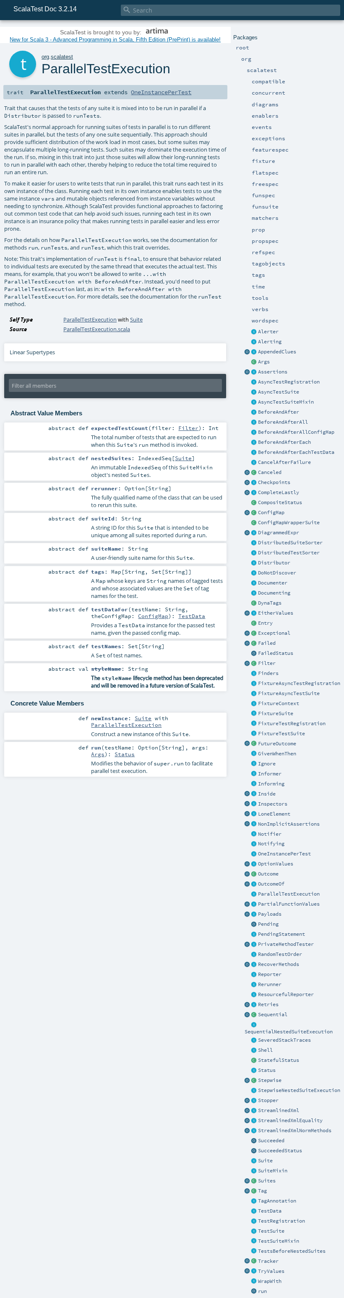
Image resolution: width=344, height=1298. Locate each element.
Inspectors (272, 804)
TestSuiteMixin (278, 1241)
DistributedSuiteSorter (290, 543)
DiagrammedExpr (278, 533)
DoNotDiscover (277, 573)
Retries (268, 1004)
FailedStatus (275, 653)
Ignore (267, 764)
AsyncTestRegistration (289, 382)
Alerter (268, 332)
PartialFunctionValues (289, 904)
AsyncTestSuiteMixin (286, 402)
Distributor (274, 563)
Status (267, 1070)
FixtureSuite (275, 713)
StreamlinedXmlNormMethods (294, 1130)
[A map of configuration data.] (254, 513)
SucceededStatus (280, 1151)
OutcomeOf (271, 884)
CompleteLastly (278, 492)
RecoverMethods (278, 964)
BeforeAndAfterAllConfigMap (296, 432)
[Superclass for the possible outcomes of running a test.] (254, 874)
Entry (265, 623)
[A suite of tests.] (254, 1161)
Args (264, 362)
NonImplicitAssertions (289, 824)
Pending (268, 924)
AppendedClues (277, 352)
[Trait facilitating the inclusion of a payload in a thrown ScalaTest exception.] (254, 914)
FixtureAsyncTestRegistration (299, 683)
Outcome (268, 874)
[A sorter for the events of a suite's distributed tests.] (254, 553)
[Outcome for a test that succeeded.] (254, 1141)
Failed (267, 643)
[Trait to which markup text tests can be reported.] (254, 583)
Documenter (272, 583)
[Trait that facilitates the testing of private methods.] (254, 944)
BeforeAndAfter (278, 412)
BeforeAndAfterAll (283, 422)
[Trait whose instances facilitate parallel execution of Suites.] (254, 563)
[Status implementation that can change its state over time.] (254, 1060)
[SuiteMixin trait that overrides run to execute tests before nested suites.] (254, 1251)
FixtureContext (278, 703)
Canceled (269, 472)
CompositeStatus (280, 502)
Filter (267, 663)
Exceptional (274, 633)
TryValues (271, 1271)
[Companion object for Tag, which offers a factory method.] (247, 1191)
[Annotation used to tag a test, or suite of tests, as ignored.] (254, 764)
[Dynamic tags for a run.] (254, 603)
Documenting (274, 593)
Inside (267, 794)
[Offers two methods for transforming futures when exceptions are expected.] (254, 964)
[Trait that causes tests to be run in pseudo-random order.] (254, 954)
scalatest (62, 57)
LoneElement (274, 814)
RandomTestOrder (280, 954)
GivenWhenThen (277, 754)
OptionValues (275, 864)
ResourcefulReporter (286, 994)
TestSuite (271, 1231)
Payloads (269, 914)
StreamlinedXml (278, 1110)
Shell (265, 1050)
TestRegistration (281, 1221)
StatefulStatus (278, 1060)
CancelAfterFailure (284, 462)
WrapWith (269, 1281)
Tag (262, 1191)
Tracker (268, 1261)
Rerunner (269, 984)
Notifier (269, 834)
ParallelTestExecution (289, 894)
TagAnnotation (277, 1201)
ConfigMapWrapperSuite (289, 522)
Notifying (271, 844)
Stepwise (269, 1080)
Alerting (269, 342)
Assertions (272, 372)
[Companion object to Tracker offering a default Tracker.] (247, 1261)
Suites (267, 1181)
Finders (268, 673)
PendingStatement (281, 934)
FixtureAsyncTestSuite (289, 693)
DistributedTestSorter (289, 553)
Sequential (272, 1014)
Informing (271, 784)
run (262, 1291)
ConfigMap (271, 512)
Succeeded (271, 1140)
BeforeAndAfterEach (284, 442)
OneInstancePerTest (284, 854)
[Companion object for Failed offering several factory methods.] (247, 643)
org (45, 57)
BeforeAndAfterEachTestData (296, 452)
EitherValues (275, 613)
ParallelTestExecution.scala (96, 329)
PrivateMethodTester (286, 944)
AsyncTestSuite (278, 392)
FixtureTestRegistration (292, 723)
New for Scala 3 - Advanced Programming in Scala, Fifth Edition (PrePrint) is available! (115, 39)
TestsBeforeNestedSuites (292, 1251)
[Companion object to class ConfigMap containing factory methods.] (247, 513)
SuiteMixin (272, 1171)
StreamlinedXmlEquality (290, 1120)
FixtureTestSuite (281, 734)
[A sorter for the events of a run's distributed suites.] (254, 543)
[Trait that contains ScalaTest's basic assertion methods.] (254, 372)
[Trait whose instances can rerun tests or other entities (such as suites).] (254, 984)
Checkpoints (274, 482)
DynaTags (269, 603)
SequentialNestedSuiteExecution (289, 1032)
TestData (269, 1211)
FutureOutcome (277, 744)
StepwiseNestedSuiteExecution (299, 1090)
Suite (265, 1161)
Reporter (269, 974)
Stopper (268, 1100)
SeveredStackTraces (284, 1040)
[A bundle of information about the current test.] (254, 1211)
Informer (269, 774)
